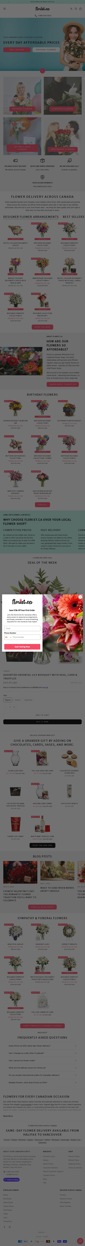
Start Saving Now (22, 647)
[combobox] (8, 637)
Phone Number (10, 633)
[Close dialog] (80, 597)
